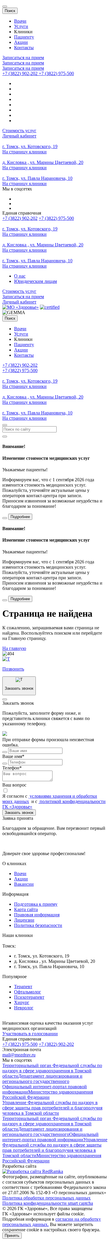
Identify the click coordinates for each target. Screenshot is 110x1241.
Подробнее (20, 517)
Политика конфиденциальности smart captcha (47, 1203)
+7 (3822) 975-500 (56, 218)
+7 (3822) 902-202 (20, 218)
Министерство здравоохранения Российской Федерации (47, 1094)
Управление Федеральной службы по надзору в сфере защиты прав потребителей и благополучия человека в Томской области (52, 1108)
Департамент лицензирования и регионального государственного (42, 1079)
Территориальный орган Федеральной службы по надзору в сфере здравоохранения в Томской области (52, 1071)
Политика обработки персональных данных (46, 1197)
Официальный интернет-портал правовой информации (50, 1137)
